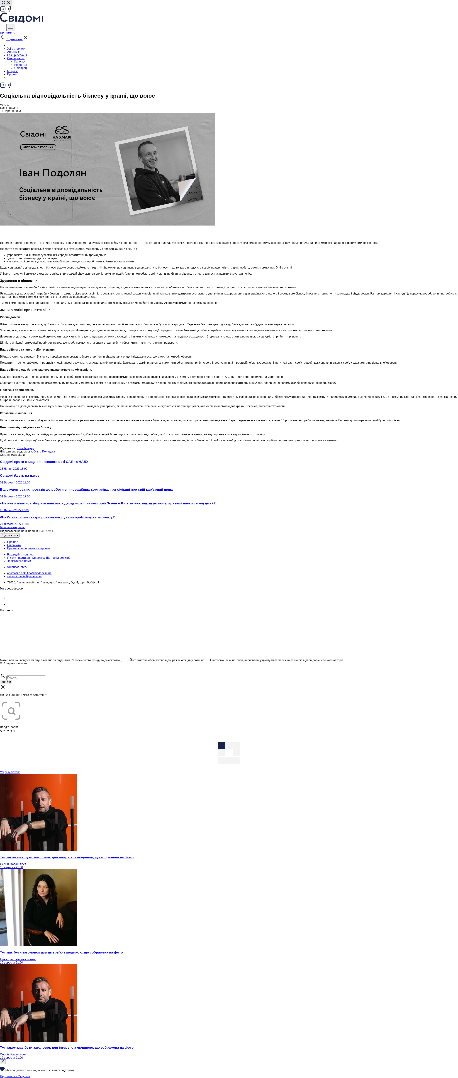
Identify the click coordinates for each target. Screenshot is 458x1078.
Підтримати (7, 32)
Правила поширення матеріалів (28, 548)
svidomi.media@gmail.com (24, 576)
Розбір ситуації (17, 55)
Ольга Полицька (44, 451)
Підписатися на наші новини (19, 531)
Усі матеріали (16, 48)
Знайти (6, 681)
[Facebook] (9, 10)
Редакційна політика (20, 554)
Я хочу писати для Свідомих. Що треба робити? (38, 557)
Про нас (12, 74)
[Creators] (7, 671)
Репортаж (20, 64)
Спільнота (14, 545)
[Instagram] (3, 10)
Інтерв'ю (12, 71)
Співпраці (21, 68)
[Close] (3, 1061)
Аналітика (13, 51)
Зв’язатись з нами (19, 560)
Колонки (19, 61)
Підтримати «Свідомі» (15, 1076)
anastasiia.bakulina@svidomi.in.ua (29, 573)
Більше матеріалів (12, 527)
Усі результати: (10, 772)
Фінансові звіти (17, 567)
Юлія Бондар (25, 448)
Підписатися (9, 535)
